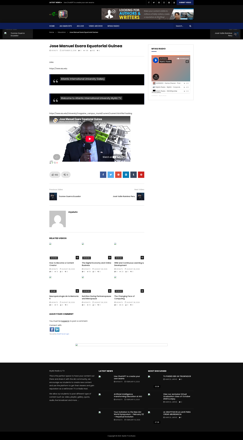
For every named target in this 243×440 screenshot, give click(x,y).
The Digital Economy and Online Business (96, 264)
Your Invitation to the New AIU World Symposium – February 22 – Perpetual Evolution (129, 414)
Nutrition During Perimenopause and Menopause (96, 297)
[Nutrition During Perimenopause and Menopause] (97, 284)
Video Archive (96, 26)
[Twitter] (153, 2)
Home (52, 26)
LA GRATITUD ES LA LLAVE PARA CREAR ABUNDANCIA (177, 413)
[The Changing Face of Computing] (129, 284)
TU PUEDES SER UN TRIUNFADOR (177, 376)
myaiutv (55, 50)
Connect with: (55, 325)
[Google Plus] (158, 2)
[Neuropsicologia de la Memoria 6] (64, 284)
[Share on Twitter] (111, 175)
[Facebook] (148, 2)
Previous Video (56, 189)
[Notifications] (168, 2)
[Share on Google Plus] (118, 175)
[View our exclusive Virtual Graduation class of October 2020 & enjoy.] (154, 400)
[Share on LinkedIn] (126, 175)
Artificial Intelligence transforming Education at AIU (128, 395)
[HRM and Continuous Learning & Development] (129, 251)
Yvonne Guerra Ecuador (70, 196)
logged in (65, 321)
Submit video (185, 2)
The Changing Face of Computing (124, 297)
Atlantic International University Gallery (83, 78)
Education (62, 32)
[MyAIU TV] (58, 14)
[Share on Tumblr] (133, 175)
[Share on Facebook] (103, 175)
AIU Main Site (66, 26)
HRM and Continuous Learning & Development (129, 264)
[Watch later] (163, 2)
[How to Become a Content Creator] (64, 251)
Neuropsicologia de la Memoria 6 (63, 297)
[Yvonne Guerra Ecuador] (53, 196)
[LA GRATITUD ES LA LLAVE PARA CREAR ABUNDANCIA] (154, 417)
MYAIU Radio (113, 26)
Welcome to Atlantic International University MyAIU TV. (91, 98)
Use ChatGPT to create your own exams (79, 2)
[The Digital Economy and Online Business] (97, 251)
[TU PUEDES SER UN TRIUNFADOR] (154, 382)
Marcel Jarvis (171, 379)
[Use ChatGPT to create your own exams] (105, 382)
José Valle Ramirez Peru (124, 196)
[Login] (174, 2)
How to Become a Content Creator (61, 264)
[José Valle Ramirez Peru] (140, 196)
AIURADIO (154, 95)
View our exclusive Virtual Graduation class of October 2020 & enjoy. (176, 396)
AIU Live (80, 26)
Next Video (139, 189)
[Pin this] (141, 175)
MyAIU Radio (162, 95)
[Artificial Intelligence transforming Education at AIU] (105, 400)
